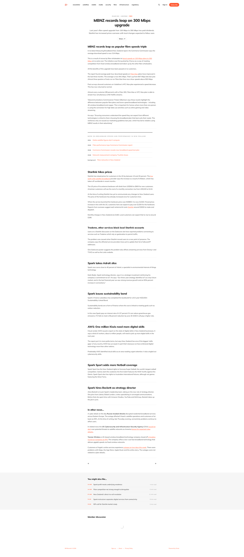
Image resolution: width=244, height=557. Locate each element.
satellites (86, 5)
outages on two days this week (134, 447)
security (108, 5)
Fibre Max (134, 74)
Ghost (177, 548)
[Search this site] (159, 4)
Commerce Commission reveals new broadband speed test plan (116, 150)
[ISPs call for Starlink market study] (122, 504)
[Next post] (154, 463)
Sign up (113, 548)
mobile (94, 5)
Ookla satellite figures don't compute (106, 140)
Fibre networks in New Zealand (108, 160)
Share (121, 39)
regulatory (135, 5)
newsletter (76, 5)
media (101, 5)
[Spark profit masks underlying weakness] (122, 484)
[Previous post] (89, 463)
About (120, 548)
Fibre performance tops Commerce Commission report (112, 145)
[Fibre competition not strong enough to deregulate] (122, 489)
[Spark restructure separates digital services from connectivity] (122, 499)
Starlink (131, 207)
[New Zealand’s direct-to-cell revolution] (122, 494)
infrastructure (124, 5)
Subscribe (174, 5)
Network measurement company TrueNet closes (110, 155)
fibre (115, 5)
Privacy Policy (129, 548)
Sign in (165, 5)
